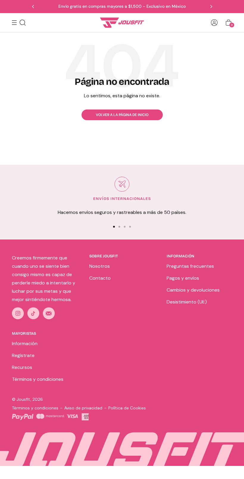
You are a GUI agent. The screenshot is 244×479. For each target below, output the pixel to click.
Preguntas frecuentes (190, 266)
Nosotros (99, 266)
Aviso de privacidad (83, 408)
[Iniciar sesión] (214, 22)
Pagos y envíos (183, 278)
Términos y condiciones (37, 379)
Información (24, 343)
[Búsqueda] (22, 22)
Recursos (22, 367)
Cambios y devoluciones (193, 290)
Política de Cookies (127, 408)
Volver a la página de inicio (122, 114)
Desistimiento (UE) (187, 302)
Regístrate (23, 355)
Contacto (100, 278)
